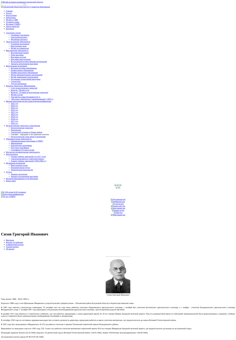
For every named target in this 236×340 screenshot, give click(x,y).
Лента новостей (12, 26)
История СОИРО (13, 24)
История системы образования (24, 68)
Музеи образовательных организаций (26, 75)
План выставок (17, 55)
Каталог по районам (14, 242)
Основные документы (20, 35)
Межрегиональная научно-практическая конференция (28, 101)
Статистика (16, 81)
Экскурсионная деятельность (18, 42)
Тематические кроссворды (22, 170)
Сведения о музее (13, 33)
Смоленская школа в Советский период (27, 159)
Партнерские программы (21, 145)
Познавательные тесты (20, 168)
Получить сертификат (20, 148)
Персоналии (16, 130)
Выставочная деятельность (17, 50)
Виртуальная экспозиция (16, 66)
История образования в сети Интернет (22, 179)
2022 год (14, 110)
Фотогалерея (11, 15)
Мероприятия (16, 143)
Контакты (10, 29)
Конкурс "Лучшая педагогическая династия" (29, 92)
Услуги (9, 13)
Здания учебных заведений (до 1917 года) (28, 157)
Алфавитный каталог (15, 245)
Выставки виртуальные (21, 59)
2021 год (14, 112)
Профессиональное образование (24, 73)
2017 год (14, 121)
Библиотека (11, 18)
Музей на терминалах (20, 48)
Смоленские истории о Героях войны (26, 132)
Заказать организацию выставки (24, 64)
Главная (9, 11)
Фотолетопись (12, 154)
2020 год (14, 115)
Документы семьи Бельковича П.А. (25, 97)
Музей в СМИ (12, 20)
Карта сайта (11, 181)
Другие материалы (19, 84)
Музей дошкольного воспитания (24, 77)
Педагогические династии (22, 128)
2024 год (14, 106)
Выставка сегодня (18, 57)
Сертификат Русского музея (22, 150)
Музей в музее (17, 95)
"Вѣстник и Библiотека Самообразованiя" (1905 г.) (32, 99)
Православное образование (22, 70)
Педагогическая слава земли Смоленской (28, 137)
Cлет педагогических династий (24, 88)
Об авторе (10, 249)
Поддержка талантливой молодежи (25, 79)
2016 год (14, 123)
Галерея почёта (12, 247)
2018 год (14, 119)
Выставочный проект (20, 53)
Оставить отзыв (12, 22)
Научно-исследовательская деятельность (23, 152)
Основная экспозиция (20, 44)
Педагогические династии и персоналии (23, 126)
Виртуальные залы (19, 46)
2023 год (14, 108)
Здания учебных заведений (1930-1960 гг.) (28, 161)
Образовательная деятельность (19, 139)
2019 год (14, 117)
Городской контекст (19, 37)
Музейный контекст (19, 39)
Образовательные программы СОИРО (27, 141)
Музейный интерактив (15, 163)
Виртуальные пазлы (19, 165)
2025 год (14, 103)
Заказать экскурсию (19, 174)
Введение (10, 240)
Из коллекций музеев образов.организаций (29, 62)
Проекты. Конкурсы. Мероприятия (20, 86)
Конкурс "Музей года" (20, 90)
